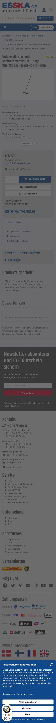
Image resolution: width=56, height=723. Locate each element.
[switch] (7, 718)
